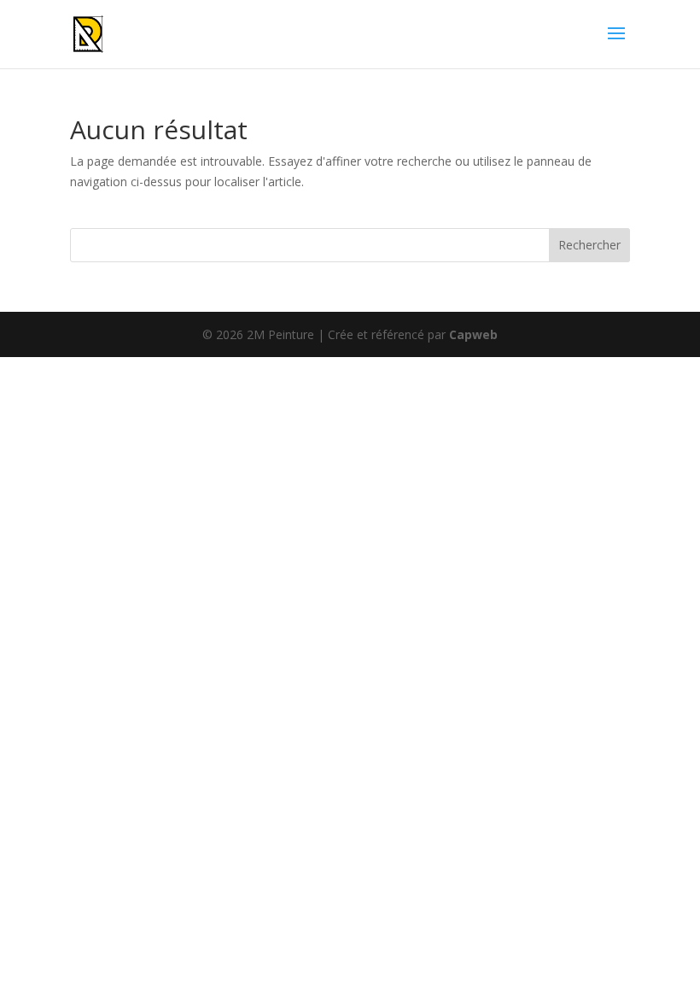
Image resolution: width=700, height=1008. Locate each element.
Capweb (473, 334)
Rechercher (589, 245)
